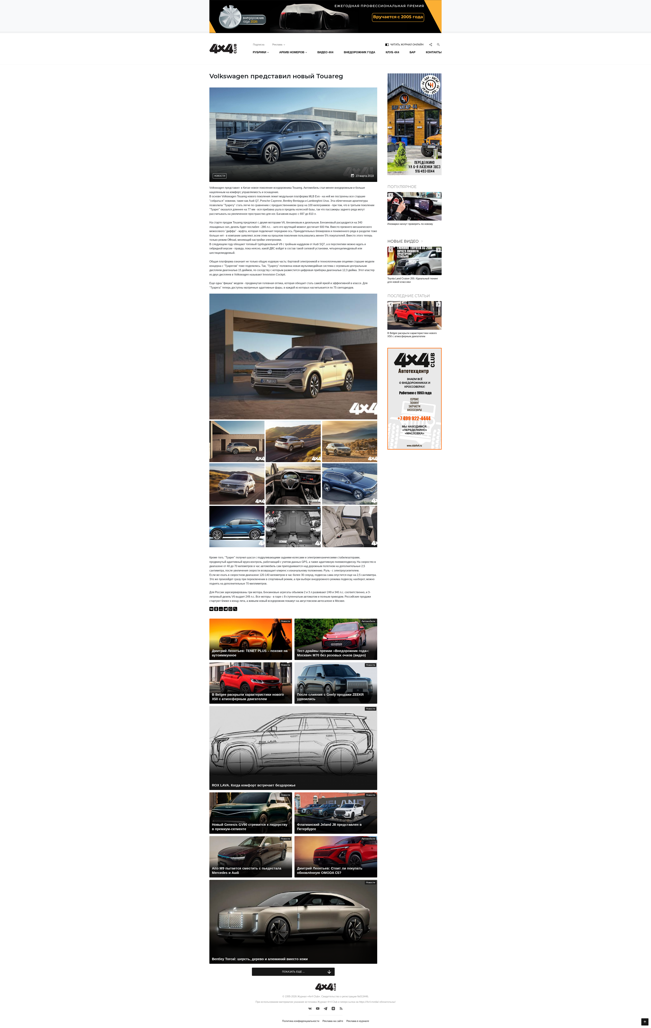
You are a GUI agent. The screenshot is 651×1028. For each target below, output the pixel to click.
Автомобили (368, 621)
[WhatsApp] (230, 609)
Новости (219, 176)
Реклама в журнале (357, 1021)
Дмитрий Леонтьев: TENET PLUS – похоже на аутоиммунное (414, 335)
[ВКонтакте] (211, 609)
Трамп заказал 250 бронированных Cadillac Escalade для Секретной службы (412, 225)
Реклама (277, 44)
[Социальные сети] (431, 45)
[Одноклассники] (216, 609)
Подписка (258, 44)
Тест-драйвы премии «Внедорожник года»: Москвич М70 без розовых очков (412, 280)
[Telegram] (226, 609)
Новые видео (405, 241)
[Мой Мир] (221, 609)
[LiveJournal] (235, 609)
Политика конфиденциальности (300, 1021)
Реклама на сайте (332, 1021)
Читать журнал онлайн (404, 44)
